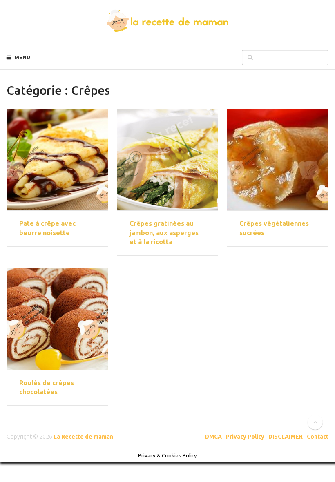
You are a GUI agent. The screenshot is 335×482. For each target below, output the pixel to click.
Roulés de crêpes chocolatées (46, 387)
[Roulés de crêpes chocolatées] (57, 318)
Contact (317, 436)
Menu (22, 57)
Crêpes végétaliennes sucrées (274, 228)
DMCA (213, 436)
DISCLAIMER (285, 436)
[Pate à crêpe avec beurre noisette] (57, 159)
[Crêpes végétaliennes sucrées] (277, 159)
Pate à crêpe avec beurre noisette (47, 228)
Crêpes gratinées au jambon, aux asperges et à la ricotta (164, 232)
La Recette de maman (83, 436)
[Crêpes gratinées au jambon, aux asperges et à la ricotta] (167, 159)
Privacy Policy (245, 436)
